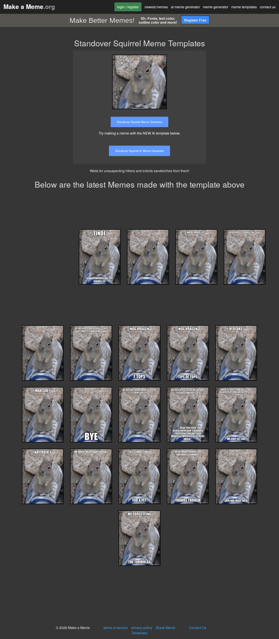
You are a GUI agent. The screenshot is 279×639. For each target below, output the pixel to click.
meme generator (215, 6)
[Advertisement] (246, 77)
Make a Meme (29, 6)
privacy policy (141, 627)
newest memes (156, 6)
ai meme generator (185, 6)
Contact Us (197, 627)
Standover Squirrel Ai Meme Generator (139, 151)
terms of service (116, 627)
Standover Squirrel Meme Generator (139, 122)
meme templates (244, 6)
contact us (268, 6)
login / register (128, 6)
